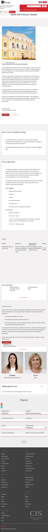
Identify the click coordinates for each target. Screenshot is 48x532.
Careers (2, 468)
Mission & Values (4, 456)
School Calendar (28, 470)
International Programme (30, 453)
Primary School (28, 461)
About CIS (3, 453)
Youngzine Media (4, 510)
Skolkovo (3, 496)
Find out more (6, 342)
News (2, 520)
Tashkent (3, 506)
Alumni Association (5, 458)
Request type (5, 411)
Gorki (2, 499)
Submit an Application (29, 479)
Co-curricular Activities (29, 468)
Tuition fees (23, 349)
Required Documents (29, 484)
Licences (3, 461)
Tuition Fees (3, 494)
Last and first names (7, 418)
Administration (4, 487)
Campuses (27, 491)
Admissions (27, 474)
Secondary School (28, 463)
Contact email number (8, 433)
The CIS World (4, 451)
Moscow (3, 501)
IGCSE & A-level (28, 465)
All (1, 477)
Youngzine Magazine (5, 515)
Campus (28, 411)
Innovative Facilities (5, 463)
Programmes (27, 451)
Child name (29, 418)
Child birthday (29, 425)
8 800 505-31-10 (7, 344)
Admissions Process (29, 477)
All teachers (23, 297)
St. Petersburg (4, 504)
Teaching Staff (4, 474)
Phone (3, 425)
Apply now (15, 114)
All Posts (3, 513)
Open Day (27, 487)
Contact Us (3, 470)
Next (47, 247)
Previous (1, 247)
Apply (45, 2)
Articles (2, 517)
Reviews (3, 465)
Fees (2, 491)
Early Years (27, 458)
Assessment (27, 482)
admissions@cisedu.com (9, 346)
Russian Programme (29, 456)
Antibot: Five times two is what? (34, 433)
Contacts (5, 114)
